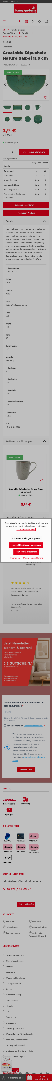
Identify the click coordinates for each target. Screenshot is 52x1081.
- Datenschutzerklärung (32, 558)
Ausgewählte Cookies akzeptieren (26, 545)
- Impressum (15, 558)
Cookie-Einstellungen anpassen (26, 538)
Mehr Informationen (26, 530)
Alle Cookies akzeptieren (26, 552)
